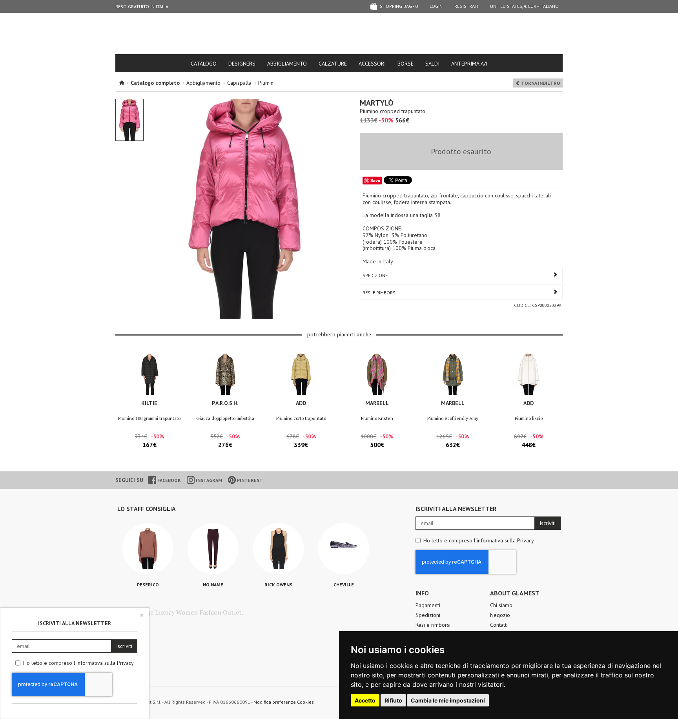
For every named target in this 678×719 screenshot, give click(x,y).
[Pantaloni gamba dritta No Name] (213, 548)
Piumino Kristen (377, 418)
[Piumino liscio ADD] (529, 374)
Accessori (372, 63)
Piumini (266, 82)
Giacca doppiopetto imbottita (225, 418)
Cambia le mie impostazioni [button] (448, 700)
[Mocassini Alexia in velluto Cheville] (343, 548)
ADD (301, 403)
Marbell (377, 403)
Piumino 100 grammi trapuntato (149, 418)
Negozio (500, 615)
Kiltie (149, 403)
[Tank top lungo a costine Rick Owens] (278, 548)
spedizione (375, 275)
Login (436, 6)
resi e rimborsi (380, 293)
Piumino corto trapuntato (301, 418)
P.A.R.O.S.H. (225, 403)
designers (241, 63)
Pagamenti (428, 605)
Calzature (333, 63)
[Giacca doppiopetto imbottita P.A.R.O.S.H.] (225, 374)
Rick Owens (278, 585)
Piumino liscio (529, 418)
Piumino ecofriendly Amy (452, 418)
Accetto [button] (365, 700)
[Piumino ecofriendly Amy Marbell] (452, 374)
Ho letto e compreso (478, 540)
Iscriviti (547, 523)
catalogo (204, 63)
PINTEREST (249, 480)
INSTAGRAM (208, 480)
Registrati (466, 6)
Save (375, 180)
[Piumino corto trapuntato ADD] (301, 374)
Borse (405, 63)
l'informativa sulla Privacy (504, 540)
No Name (213, 585)
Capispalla (239, 82)
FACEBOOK (168, 480)
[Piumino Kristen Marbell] (377, 374)
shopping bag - (398, 6)
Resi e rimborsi (433, 624)
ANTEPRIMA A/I (469, 63)
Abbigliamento (287, 63)
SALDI (432, 63)
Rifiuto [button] (393, 700)
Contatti (499, 624)
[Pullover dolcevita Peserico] (147, 548)
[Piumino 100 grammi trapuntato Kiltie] (149, 374)
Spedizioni (428, 615)
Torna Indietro (540, 83)
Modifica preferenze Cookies (283, 702)
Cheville (344, 585)
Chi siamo (501, 605)
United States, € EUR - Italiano (524, 6)
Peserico (148, 585)
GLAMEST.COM (339, 34)
